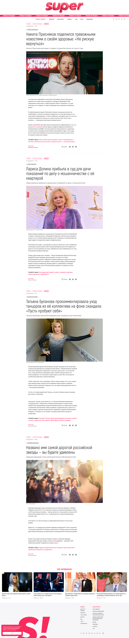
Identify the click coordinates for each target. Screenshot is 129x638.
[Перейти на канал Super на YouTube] (94, 633)
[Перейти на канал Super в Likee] (100, 633)
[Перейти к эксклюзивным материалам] (64, 16)
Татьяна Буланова (32, 297)
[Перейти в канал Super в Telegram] (119, 19)
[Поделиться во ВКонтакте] (70, 146)
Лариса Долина (32, 164)
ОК (12, 633)
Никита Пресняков (33, 29)
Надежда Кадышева (33, 443)
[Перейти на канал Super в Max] (113, 19)
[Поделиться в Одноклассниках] (76, 146)
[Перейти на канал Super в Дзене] (124, 19)
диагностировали (36, 127)
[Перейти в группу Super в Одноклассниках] (121, 19)
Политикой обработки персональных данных (11, 628)
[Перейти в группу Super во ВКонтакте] (116, 19)
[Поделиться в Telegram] (73, 146)
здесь (56, 543)
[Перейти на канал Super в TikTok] (97, 633)
